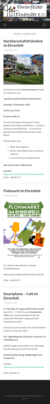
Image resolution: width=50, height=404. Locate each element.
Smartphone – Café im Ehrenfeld (20, 296)
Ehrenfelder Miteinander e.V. (27, 396)
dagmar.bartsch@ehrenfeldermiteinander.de (23, 174)
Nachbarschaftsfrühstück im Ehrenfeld (23, 43)
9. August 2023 (10, 50)
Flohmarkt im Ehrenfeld (21, 191)
